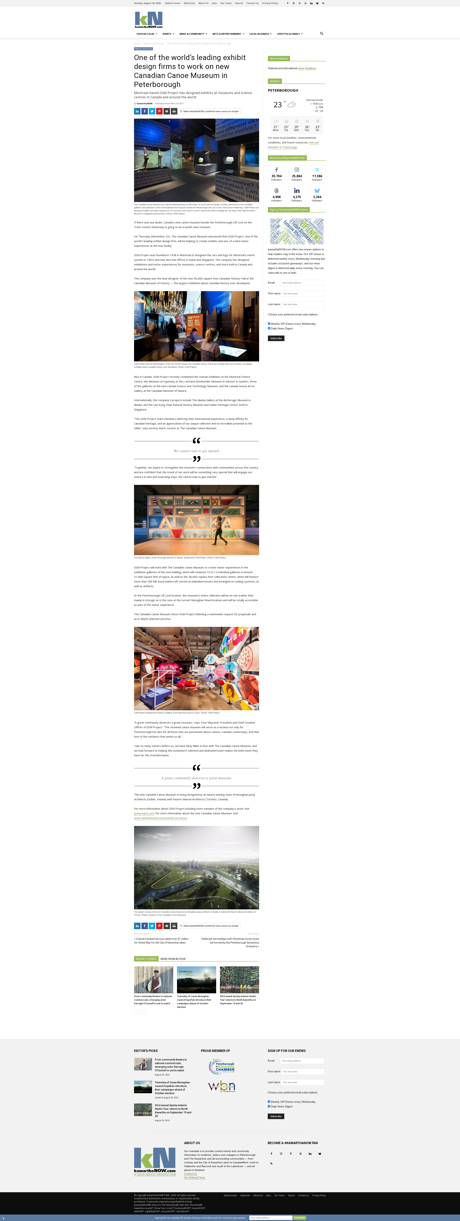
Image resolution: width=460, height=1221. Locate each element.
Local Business (259, 33)
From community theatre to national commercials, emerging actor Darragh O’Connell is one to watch (153, 1000)
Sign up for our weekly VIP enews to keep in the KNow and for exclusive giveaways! (200, 1217)
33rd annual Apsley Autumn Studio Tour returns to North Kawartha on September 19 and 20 (238, 1000)
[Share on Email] (167, 111)
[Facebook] (287, 3)
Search (239, 3)
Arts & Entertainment (226, 33)
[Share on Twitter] (152, 111)
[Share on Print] (174, 111)
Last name (274, 304)
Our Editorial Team (194, 1177)
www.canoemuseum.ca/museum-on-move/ (160, 818)
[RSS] (323, 3)
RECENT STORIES (146, 959)
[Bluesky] (317, 3)
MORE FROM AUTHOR (173, 959)
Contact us (252, 3)
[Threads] (305, 3)
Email (274, 282)
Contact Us (190, 1173)
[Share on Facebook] (144, 111)
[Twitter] (299, 3)
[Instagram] (293, 3)
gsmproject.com (144, 813)
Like (277, 168)
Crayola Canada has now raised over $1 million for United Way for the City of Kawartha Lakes (161, 940)
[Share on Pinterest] (159, 111)
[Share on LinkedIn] (137, 111)
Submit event (172, 3)
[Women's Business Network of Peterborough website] (221, 1091)
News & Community (192, 33)
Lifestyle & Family (288, 33)
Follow (297, 168)
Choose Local (146, 33)
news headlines (307, 68)
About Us (203, 3)
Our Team (226, 3)
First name (274, 293)
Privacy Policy (270, 3)
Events (167, 33)
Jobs (214, 3)
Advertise (189, 3)
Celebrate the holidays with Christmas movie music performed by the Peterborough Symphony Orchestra (230, 942)
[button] (321, 33)
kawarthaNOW (145, 103)
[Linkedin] (311, 3)
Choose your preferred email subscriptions (293, 314)
